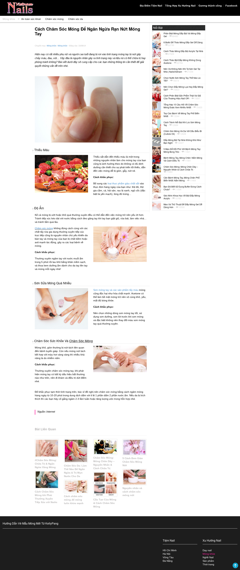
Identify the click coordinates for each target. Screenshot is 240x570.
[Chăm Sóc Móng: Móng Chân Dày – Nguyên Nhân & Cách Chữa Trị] (105, 447)
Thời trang (208, 564)
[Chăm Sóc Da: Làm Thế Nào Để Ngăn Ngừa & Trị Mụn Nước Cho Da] (76, 451)
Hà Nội (166, 553)
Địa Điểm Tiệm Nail (151, 5)
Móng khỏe (9, 19)
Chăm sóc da (75, 19)
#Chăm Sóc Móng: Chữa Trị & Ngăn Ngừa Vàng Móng (46, 464)
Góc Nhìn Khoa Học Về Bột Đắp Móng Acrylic (182, 197)
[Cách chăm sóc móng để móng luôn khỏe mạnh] (76, 486)
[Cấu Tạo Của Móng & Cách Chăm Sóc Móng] (105, 484)
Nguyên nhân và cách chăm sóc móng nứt (132, 492)
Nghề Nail (208, 557)
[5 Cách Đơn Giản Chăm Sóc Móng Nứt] (134, 447)
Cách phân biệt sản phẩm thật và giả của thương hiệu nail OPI (182, 97)
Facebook (231, 5)
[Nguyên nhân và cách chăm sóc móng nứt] (134, 477)
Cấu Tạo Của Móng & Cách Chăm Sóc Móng (104, 503)
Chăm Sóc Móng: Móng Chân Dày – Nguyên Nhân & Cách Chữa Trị (181, 168)
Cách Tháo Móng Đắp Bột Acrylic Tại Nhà (183, 51)
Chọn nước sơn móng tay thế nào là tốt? (182, 79)
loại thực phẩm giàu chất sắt (123, 183)
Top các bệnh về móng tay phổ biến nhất (181, 115)
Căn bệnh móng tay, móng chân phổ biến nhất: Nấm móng (182, 179)
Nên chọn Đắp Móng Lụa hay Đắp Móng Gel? (183, 88)
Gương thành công (210, 5)
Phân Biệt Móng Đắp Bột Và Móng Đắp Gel (182, 35)
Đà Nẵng (168, 560)
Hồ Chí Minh (170, 550)
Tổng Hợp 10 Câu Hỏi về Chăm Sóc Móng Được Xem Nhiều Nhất (181, 106)
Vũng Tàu (168, 557)
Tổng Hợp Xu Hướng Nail (180, 5)
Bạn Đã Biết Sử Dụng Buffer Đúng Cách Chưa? (183, 188)
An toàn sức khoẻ (31, 19)
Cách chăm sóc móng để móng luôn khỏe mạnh (73, 500)
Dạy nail (207, 550)
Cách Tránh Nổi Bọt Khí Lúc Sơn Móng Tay (182, 124)
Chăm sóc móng (54, 19)
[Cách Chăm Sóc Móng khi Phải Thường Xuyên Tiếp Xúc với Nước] (47, 480)
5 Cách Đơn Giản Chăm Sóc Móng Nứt (132, 462)
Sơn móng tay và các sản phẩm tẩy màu (115, 290)
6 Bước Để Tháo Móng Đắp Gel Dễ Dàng (183, 42)
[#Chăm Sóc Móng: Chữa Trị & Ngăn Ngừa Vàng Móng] (47, 448)
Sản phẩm (208, 560)
